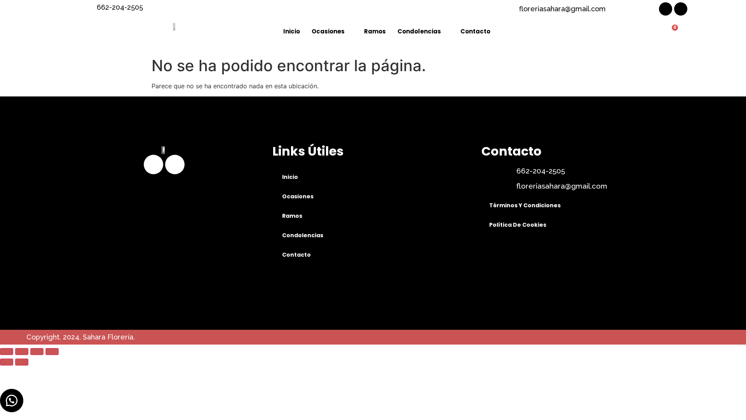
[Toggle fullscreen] (37, 351)
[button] (11, 400)
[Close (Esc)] (6, 351)
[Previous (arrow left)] (6, 362)
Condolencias (419, 31)
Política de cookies (517, 225)
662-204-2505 (540, 170)
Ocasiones (328, 31)
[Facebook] (665, 9)
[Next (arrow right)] (21, 362)
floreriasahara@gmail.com (561, 186)
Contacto (475, 31)
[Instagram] (680, 9)
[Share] (21, 351)
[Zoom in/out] (52, 351)
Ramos (375, 31)
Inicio (291, 31)
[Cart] (672, 31)
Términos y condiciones (525, 205)
